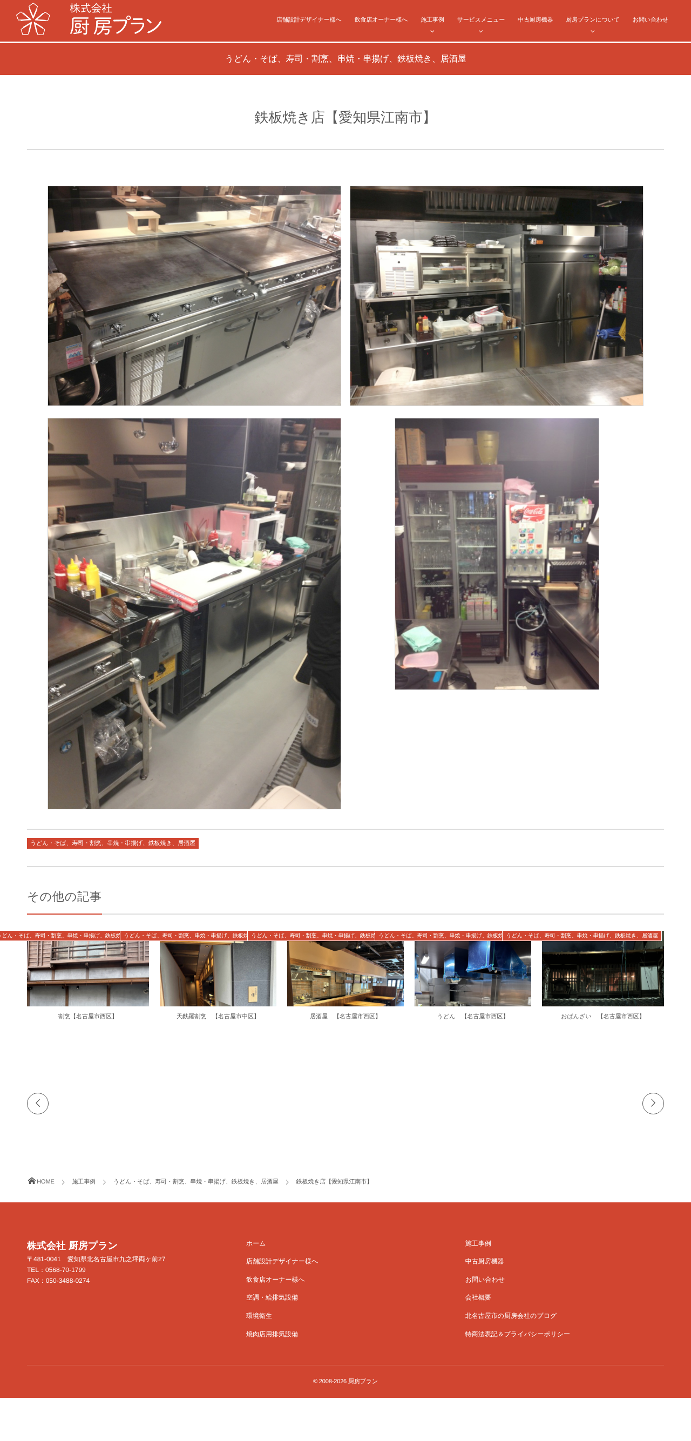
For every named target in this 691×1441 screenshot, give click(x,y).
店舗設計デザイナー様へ (309, 20)
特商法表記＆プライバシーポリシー (517, 1334)
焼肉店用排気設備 (272, 1334)
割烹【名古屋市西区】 (88, 1016)
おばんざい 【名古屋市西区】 (603, 1016)
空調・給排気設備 (272, 1297)
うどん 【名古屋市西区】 (473, 1016)
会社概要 (478, 1297)
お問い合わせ (650, 20)
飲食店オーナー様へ (381, 20)
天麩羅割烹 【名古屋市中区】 (218, 1016)
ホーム (256, 1243)
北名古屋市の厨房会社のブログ (511, 1316)
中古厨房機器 (535, 20)
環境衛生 (259, 1316)
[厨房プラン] (88, 19)
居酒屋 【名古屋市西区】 (345, 1016)
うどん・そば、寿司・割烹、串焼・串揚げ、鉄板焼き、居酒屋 (112, 843)
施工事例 (432, 20)
